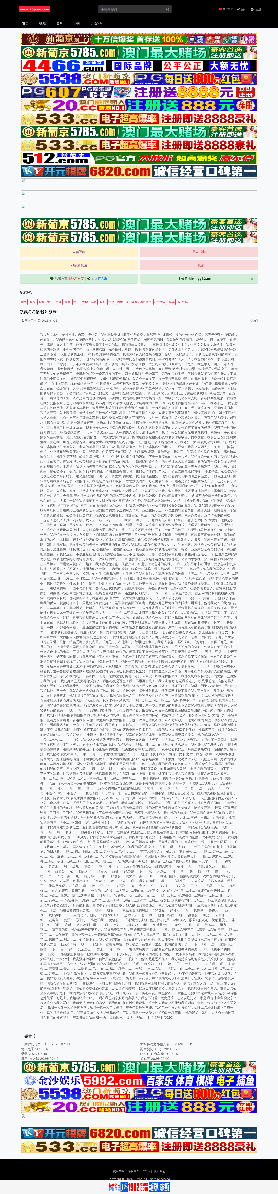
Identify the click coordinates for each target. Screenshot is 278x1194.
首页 (25, 23)
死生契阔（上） (151, 1049)
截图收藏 (69, 279)
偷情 (24, 302)
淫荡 (94, 302)
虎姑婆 (145, 1059)
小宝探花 (160, 302)
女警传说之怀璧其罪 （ (157, 1044)
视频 (42, 23)
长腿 (102, 302)
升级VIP (96, 23)
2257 (146, 1171)
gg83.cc (204, 279)
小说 (76, 23)
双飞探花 (183, 302)
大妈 (85, 302)
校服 (32, 302)
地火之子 (27, 1049)
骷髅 (24, 1054)
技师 (67, 302)
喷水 (120, 302)
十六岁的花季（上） (35, 1044)
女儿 (50, 302)
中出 (111, 302)
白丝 (59, 302)
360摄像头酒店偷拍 (138, 302)
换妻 (172, 302)
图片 (59, 23)
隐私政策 (133, 1171)
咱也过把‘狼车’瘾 (152, 1054)
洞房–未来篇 (30, 1059)
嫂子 (76, 302)
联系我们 (159, 1171)
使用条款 (118, 1171)
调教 (41, 302)
